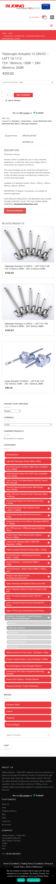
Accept (21, 880)
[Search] (48, 735)
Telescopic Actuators (29, 124)
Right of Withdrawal (34, 867)
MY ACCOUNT (34, 17)
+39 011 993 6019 (12, 854)
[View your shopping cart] (45, 17)
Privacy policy (33, 880)
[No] (52, 875)
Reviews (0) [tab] (27, 142)
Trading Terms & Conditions (32, 864)
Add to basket (23, 95)
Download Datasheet (15, 211)
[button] (12, 100)
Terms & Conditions (11, 864)
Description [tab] (11, 136)
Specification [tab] (29, 136)
